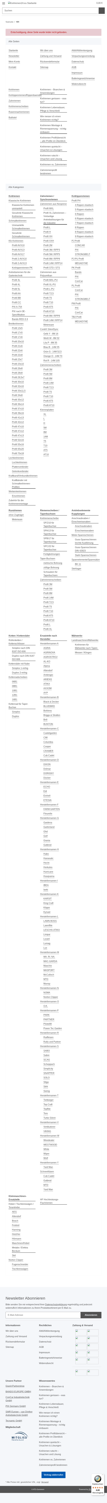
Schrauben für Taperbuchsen (51, 580)
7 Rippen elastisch (84, 229)
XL (44, 424)
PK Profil (76, 274)
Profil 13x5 (17, 334)
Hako (46, 860)
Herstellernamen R (50, 1039)
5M (45, 437)
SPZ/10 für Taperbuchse (50, 531)
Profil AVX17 (18, 261)
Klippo (46, 914)
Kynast (47, 918)
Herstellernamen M (50, 959)
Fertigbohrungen (52, 560)
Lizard (46, 945)
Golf (45, 842)
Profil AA (16, 300)
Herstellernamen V (50, 1129)
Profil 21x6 (17, 352)
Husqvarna (49, 883)
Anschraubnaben (84, 532)
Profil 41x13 (18, 424)
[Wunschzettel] (87, 3)
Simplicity (48, 1075)
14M (45, 446)
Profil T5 (47, 308)
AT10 (46, 464)
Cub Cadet (48, 762)
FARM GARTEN (51, 815)
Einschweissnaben (84, 537)
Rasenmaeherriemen (20, 112)
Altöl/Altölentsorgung (83, 50)
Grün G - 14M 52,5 (52, 361)
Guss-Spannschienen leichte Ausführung (86, 548)
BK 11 (78, 570)
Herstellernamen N (50, 994)
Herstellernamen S (50, 1053)
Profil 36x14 (18, 410)
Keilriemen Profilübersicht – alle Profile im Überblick (51, 141)
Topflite (47, 1115)
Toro (45, 1120)
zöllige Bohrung (51, 574)
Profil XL (47, 635)
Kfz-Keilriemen (16, 247)
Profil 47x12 (18, 437)
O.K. (45, 1012)
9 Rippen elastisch (84, 243)
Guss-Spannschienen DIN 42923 (86, 556)
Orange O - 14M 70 (53, 366)
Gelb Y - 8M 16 (50, 343)
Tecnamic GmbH (14, 1427)
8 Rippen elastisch (84, 238)
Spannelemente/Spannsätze (86, 566)
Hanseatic (48, 865)
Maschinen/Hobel (21, 1249)
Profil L (47, 237)
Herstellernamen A (50, 650)
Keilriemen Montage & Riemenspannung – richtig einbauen (52, 129)
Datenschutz (78, 61)
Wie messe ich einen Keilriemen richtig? (50, 118)
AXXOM (47, 695)
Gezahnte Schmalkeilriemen (21, 241)
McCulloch (48, 981)
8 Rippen (79, 234)
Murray (47, 990)
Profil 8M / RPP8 (51, 268)
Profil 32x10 (18, 393)
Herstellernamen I (49, 887)
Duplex (15, 723)
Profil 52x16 (18, 446)
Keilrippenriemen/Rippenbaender (26, 95)
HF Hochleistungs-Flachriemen (49, 1208)
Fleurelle (47, 820)
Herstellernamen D (50, 766)
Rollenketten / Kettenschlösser (17, 648)
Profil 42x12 (18, 428)
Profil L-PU (48, 299)
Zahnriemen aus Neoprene (48, 212)
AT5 (45, 460)
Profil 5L (16, 295)
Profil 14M (48, 393)
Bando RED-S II (19, 325)
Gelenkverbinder (21, 478)
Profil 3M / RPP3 (51, 259)
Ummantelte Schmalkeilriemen (21, 233)
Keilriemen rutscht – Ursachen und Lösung (51, 160)
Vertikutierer (50, 1133)
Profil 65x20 (18, 455)
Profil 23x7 (17, 366)
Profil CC (16, 309)
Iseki (45, 896)
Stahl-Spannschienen (86, 562)
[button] (81, 3)
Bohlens (47, 717)
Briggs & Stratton (52, 721)
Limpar (47, 941)
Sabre (46, 1062)
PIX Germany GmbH (16, 1412)
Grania (47, 847)
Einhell (46, 802)
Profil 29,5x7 (18, 384)
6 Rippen (79, 220)
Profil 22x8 (17, 361)
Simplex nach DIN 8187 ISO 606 (21, 656)
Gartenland (49, 833)
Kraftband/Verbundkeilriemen (24, 482)
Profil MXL (48, 218)
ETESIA (46, 806)
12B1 (14, 701)
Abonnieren (91, 1321)
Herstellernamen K (50, 900)
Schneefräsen (47, 1178)
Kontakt (13, 67)
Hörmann (17, 1245)
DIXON (46, 771)
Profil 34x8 (17, 402)
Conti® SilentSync (49, 339)
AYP (45, 699)
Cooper (47, 753)
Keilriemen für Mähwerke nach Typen (83, 655)
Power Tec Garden (53, 1035)
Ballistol (13, 117)
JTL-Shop (92, 1499)
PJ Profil (76, 247)
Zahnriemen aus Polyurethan (48, 284)
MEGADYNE (81, 270)
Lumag (47, 950)
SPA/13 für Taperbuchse (50, 539)
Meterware (49, 334)
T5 (44, 451)
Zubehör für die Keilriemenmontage (19, 509)
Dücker (47, 784)
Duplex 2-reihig (20, 679)
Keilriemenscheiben (19, 106)
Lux (45, 954)
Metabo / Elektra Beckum (20, 1256)
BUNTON (48, 730)
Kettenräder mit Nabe (20, 670)
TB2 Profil (77, 323)
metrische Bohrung (53, 569)
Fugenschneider (20, 1271)
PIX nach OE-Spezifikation (18, 320)
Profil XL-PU (49, 294)
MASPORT (48, 977)
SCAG (46, 1066)
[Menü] (102, 1475)
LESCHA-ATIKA (50, 936)
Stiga (46, 1088)
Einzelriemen (18, 502)
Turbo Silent (49, 1124)
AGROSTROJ (49, 663)
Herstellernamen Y (50, 1169)
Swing (46, 1097)
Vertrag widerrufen (53, 1485)
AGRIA (46, 654)
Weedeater (49, 1147)
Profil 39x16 (18, 419)
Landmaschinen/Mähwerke (86, 647)
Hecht (46, 869)
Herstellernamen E (50, 789)
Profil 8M (48, 388)
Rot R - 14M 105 (51, 370)
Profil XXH (48, 251)
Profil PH (76, 207)
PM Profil (76, 310)
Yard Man (48, 1173)
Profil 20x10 (18, 348)
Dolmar (47, 775)
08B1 (14, 692)
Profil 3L (16, 286)
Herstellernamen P (50, 1017)
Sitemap (44, 67)
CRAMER (47, 757)
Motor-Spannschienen (83, 541)
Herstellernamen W (50, 1142)
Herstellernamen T (50, 1102)
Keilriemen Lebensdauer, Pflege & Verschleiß (53, 109)
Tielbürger (48, 1106)
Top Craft (48, 1111)
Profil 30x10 (18, 388)
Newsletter (14, 56)
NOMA (46, 999)
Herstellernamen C (50, 735)
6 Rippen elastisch (84, 225)
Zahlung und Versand (51, 56)
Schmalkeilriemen (18, 227)
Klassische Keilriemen (20, 207)
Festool (16, 1232)
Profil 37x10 (18, 415)
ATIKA (46, 690)
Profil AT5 (48, 317)
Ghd (45, 838)
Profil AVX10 (18, 252)
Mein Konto (15, 61)
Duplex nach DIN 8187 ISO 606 (23, 664)
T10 (45, 455)
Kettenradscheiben (19, 683)
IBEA (45, 891)
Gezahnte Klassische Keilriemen (22, 221)
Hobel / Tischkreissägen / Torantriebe (22, 1212)
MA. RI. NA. (49, 963)
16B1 (14, 706)
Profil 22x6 (17, 357)
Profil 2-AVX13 (19, 270)
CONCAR (79, 252)
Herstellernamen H (50, 856)
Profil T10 (48, 312)
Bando (78, 278)
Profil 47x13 (18, 442)
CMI (45, 744)
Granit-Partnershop (16, 1392)
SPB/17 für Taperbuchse (50, 547)
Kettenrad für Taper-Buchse (19, 712)
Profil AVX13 (18, 256)
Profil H (47, 242)
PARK (46, 1021)
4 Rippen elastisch (84, 211)
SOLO (46, 1084)
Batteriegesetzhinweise (84, 78)
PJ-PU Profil (77, 265)
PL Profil (76, 292)
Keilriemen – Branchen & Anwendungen (53, 91)
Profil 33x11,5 (19, 397)
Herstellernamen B (50, 704)
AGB (74, 67)
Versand (47, 1492)
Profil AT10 (49, 321)
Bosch (15, 1227)
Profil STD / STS (51, 277)
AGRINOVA (49, 659)
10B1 (14, 697)
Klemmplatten (47, 419)
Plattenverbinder (21, 473)
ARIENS (47, 686)
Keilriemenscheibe (49, 525)
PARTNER (48, 1026)
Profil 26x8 (17, 375)
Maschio (47, 972)
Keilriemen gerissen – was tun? (51, 100)
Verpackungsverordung (84, 56)
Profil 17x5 (17, 339)
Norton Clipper (51, 1003)
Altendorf (48, 677)
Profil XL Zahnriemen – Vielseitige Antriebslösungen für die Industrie (54, 228)
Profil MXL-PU (50, 290)
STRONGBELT (82, 261)
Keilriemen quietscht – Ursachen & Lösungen (52, 151)
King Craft (48, 909)
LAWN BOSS (49, 927)
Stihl (45, 1093)
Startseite (14, 50)
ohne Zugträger (17, 521)
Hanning (16, 1236)
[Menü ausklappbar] (3, 2)
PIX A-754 (17, 313)
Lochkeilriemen (17, 464)
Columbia (48, 748)
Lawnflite (48, 932)
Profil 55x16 (18, 451)
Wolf (45, 1164)
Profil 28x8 (17, 379)
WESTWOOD (49, 1151)
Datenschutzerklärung (60, 1311)
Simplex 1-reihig (20, 674)
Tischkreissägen (20, 1275)
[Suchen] (102, 10)
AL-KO (46, 668)
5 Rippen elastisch (84, 216)
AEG (14, 1218)
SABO (46, 1057)
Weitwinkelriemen (18, 498)
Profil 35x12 (18, 406)
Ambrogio (48, 681)
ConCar (79, 287)
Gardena (48, 829)
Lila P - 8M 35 (50, 352)
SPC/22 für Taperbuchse (50, 554)
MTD (45, 985)
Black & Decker (51, 708)
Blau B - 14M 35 (51, 357)
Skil (13, 1262)
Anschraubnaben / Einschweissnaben (81, 527)
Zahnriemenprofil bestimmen (49, 178)
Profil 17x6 (17, 343)
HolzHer (16, 1241)
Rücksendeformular (50, 61)
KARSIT (47, 905)
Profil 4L (16, 291)
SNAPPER (48, 1079)
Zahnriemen (15, 100)
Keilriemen (14, 89)
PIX (76, 256)
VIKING (47, 1138)
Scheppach (49, 1070)
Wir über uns (47, 50)
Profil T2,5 (48, 303)
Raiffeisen (48, 1044)
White (46, 1155)
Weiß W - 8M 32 (51, 348)
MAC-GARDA (49, 968)
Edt (45, 798)
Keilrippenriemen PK (23, 274)
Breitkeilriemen (17, 330)
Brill (45, 726)
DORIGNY (48, 780)
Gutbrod (48, 851)
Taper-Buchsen (48, 565)
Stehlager (77, 575)
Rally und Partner (52, 1048)
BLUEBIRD (48, 713)
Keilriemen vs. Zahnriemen (47, 169)
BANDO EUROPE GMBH (18, 1398)
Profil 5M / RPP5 (51, 264)
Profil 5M (48, 384)
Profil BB (16, 304)
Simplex (16, 718)
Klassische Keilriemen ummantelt (23, 213)
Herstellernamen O (50, 1008)
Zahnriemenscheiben (51, 375)
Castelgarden (50, 739)
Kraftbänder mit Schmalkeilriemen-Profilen (21, 490)
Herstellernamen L (50, 923)
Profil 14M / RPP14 (53, 273)
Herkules (48, 874)
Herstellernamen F (50, 811)
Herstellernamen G (50, 824)
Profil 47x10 (18, 433)
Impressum (78, 72)
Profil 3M (48, 379)
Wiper (46, 1160)
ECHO (46, 793)
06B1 (14, 688)
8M (45, 442)
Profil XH (48, 246)
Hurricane (48, 878)
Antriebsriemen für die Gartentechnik (20, 280)
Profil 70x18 (18, 460)
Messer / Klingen (83, 662)
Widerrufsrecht (80, 84)
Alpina (46, 672)
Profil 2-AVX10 (19, 265)
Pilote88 (47, 1030)
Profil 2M (48, 255)
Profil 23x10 (18, 370)
